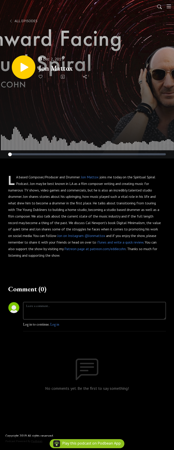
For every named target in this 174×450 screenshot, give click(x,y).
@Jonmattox (95, 235)
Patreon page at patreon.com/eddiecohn (95, 249)
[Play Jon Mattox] (23, 67)
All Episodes (25, 21)
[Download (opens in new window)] (63, 76)
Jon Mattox (55, 68)
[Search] (159, 6)
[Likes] (41, 76)
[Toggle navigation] (169, 6)
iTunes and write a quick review (120, 242)
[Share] (85, 76)
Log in (54, 324)
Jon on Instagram (70, 235)
